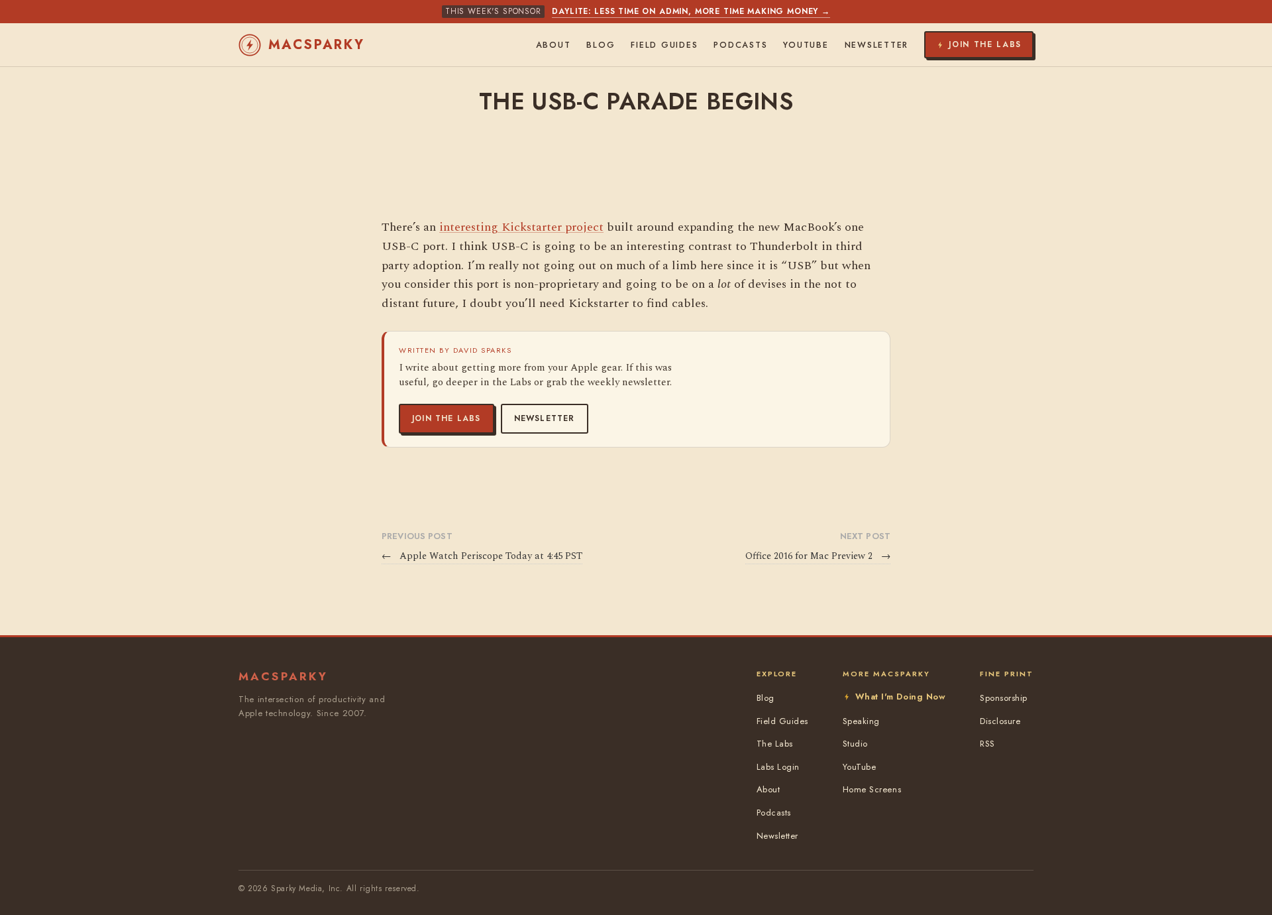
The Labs (775, 743)
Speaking (861, 721)
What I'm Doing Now (900, 696)
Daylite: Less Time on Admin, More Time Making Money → (691, 11)
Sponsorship (1004, 698)
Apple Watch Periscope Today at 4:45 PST (482, 556)
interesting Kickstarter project (521, 227)
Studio (855, 743)
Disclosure (1000, 721)
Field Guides (664, 45)
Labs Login (778, 767)
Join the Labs (446, 418)
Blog (600, 45)
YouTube (805, 45)
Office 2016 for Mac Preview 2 (817, 556)
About (553, 45)
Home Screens (872, 789)
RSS (987, 743)
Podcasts (740, 45)
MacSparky (316, 44)
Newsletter (544, 418)
